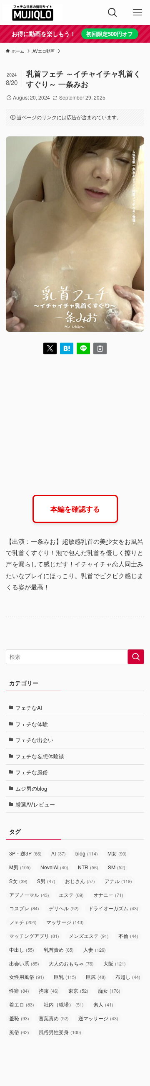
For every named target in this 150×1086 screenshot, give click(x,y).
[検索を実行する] (136, 656)
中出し (21, 949)
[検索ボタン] (112, 12)
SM (116, 867)
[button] (50, 348)
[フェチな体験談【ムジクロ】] (32, 12)
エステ (71, 894)
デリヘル (64, 908)
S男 (46, 880)
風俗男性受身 (60, 1031)
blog (86, 853)
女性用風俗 (26, 976)
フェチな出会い (34, 740)
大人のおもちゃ (71, 963)
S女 (18, 880)
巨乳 (65, 976)
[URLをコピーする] (100, 348)
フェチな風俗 (31, 772)
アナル (118, 880)
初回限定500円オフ (109, 34)
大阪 (114, 963)
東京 (78, 990)
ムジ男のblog (31, 788)
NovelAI (54, 867)
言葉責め (54, 1018)
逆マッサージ (98, 1018)
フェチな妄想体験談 (39, 756)
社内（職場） (64, 1004)
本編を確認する (75, 509)
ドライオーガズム (113, 908)
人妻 (94, 949)
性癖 (19, 990)
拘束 (49, 990)
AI (58, 853)
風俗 (19, 1031)
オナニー (108, 894)
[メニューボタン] (137, 12)
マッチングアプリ (34, 935)
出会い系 (24, 963)
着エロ (21, 1004)
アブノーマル (29, 894)
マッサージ (65, 921)
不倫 (128, 935)
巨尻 (96, 976)
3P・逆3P (25, 853)
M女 (117, 853)
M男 (20, 867)
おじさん (80, 880)
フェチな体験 (31, 724)
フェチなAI (28, 708)
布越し (127, 976)
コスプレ (24, 908)
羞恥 (19, 1018)
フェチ (23, 921)
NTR (88, 867)
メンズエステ (89, 935)
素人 (103, 1004)
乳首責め (59, 949)
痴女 (109, 990)
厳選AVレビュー (35, 804)
